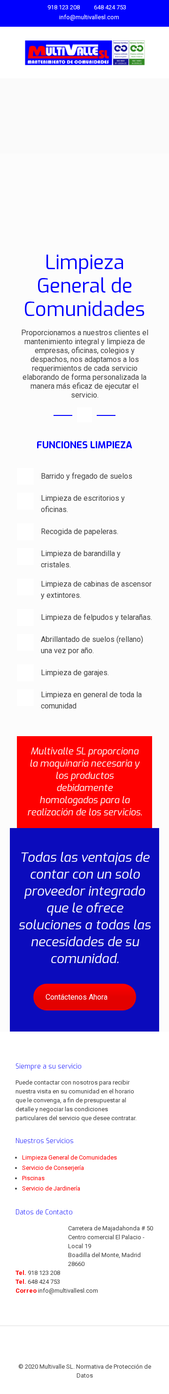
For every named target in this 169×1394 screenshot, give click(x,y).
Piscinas (33, 1178)
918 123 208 (63, 7)
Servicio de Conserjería (53, 1167)
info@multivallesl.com (89, 17)
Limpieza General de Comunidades (69, 1157)
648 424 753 (110, 7)
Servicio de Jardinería (51, 1188)
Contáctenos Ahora (77, 997)
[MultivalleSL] (84, 52)
